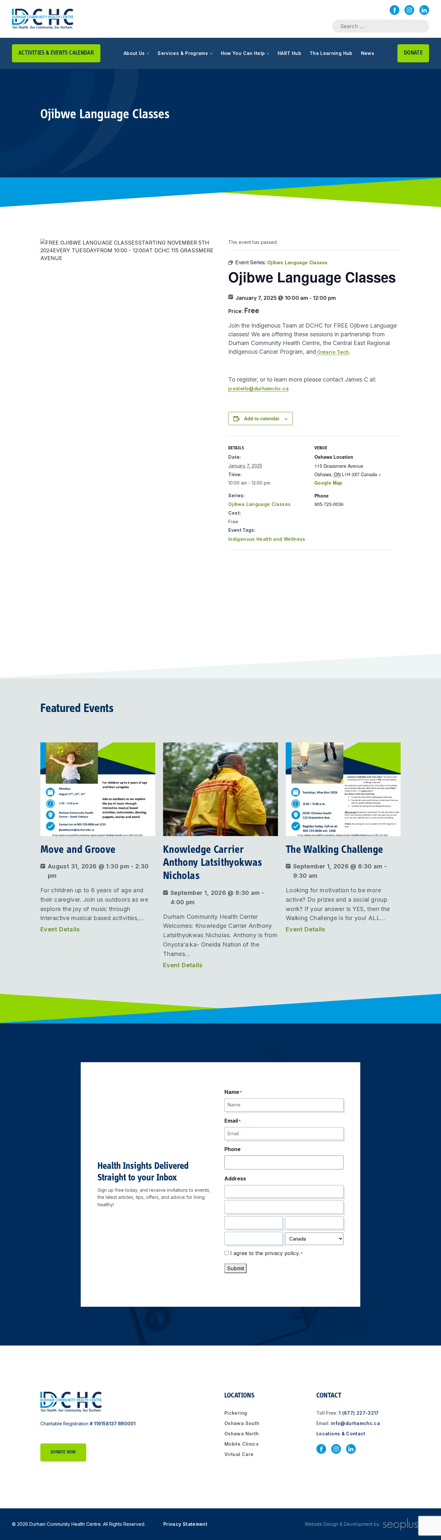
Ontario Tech (332, 352)
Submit (235, 1268)
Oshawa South (241, 1423)
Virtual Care (238, 1454)
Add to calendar (261, 418)
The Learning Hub (331, 53)
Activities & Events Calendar (56, 53)
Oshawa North (241, 1434)
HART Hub (289, 53)
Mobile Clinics (241, 1444)
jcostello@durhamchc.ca (258, 388)
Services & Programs (183, 53)
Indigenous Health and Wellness (266, 539)
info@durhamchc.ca (355, 1423)
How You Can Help (243, 53)
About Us (134, 53)
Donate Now (63, 1452)
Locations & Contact (340, 1434)
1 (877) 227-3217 (359, 1413)
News (367, 53)
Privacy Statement (185, 1524)
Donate (413, 53)
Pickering (235, 1413)
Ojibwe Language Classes (259, 504)
